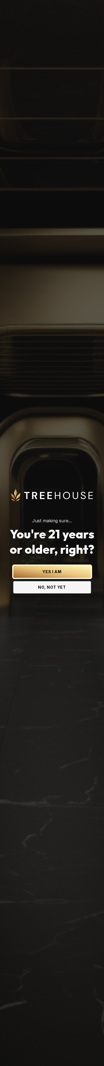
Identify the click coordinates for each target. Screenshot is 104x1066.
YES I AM (52, 571)
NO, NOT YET (52, 587)
